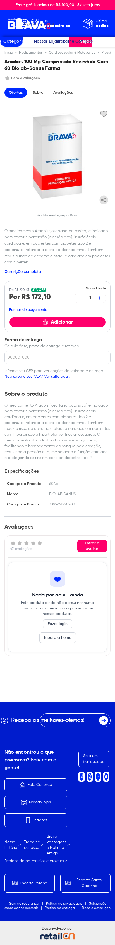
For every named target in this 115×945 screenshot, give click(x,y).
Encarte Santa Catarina (89, 883)
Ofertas (16, 93)
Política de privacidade (64, 903)
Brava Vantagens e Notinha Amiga (56, 845)
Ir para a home (57, 638)
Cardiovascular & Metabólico (72, 52)
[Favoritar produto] (103, 113)
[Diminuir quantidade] (81, 298)
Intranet (40, 820)
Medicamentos (31, 52)
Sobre (38, 93)
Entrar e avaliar (92, 546)
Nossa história (10, 845)
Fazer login (58, 624)
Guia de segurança (24, 903)
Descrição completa (22, 272)
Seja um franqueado (93, 759)
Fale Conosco (40, 785)
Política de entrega (60, 908)
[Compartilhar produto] (103, 199)
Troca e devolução (96, 908)
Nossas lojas (40, 802)
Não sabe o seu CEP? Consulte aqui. (37, 376)
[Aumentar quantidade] (99, 298)
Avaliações (63, 93)
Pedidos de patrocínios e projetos (34, 861)
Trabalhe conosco (32, 845)
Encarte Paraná (33, 883)
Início (8, 52)
